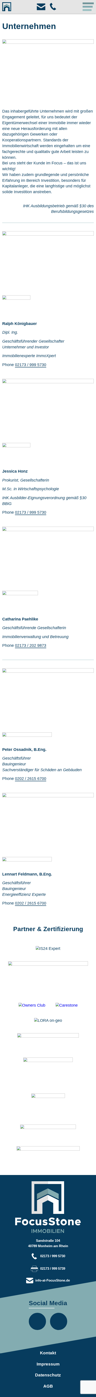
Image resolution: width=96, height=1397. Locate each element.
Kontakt (48, 1353)
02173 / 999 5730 (30, 364)
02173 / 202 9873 (30, 645)
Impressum (48, 1364)
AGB (48, 1386)
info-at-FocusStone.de (52, 1280)
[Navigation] (88, 6)
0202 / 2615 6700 (30, 778)
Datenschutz (48, 1375)
